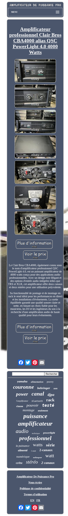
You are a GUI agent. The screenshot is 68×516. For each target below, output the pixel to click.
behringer (43, 388)
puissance (35, 416)
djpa (51, 395)
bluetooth (37, 401)
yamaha (22, 381)
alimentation (37, 381)
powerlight (49, 432)
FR (38, 500)
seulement (43, 410)
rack (50, 400)
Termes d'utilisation (35, 494)
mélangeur (37, 457)
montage (28, 410)
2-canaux (46, 450)
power (22, 394)
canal (38, 394)
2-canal (33, 451)
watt (49, 455)
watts (38, 444)
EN (32, 500)
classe (19, 406)
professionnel (35, 438)
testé (48, 405)
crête (19, 463)
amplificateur (35, 423)
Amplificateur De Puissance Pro (35, 476)
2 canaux (48, 463)
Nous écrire (35, 482)
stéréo (32, 462)
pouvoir (33, 405)
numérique (23, 456)
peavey (50, 381)
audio (22, 431)
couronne (23, 387)
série (50, 445)
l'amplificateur (22, 401)
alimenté (23, 450)
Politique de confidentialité (35, 488)
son (55, 388)
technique (36, 433)
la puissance (22, 445)
